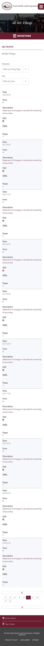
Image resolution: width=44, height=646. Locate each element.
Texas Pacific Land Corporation (21, 633)
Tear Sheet (10, 624)
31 (5, 597)
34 (19, 597)
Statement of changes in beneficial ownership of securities (22, 111)
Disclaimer (25, 640)
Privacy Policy (11, 640)
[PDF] (4, 121)
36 (28, 597)
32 (10, 597)
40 (10, 601)
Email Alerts (10, 618)
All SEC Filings (8, 54)
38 (37, 597)
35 (24, 597)
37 (33, 597)
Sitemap (35, 640)
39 (5, 601)
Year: (3, 76)
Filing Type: (6, 64)
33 (15, 597)
